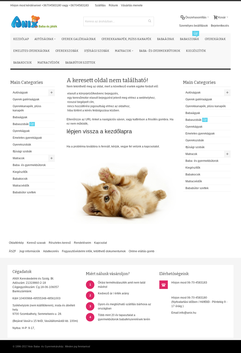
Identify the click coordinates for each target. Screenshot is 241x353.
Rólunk (113, 5)
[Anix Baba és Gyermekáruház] (33, 21)
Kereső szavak (36, 242)
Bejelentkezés (220, 25)
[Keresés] (150, 21)
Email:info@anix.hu (183, 312)
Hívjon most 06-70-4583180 (189, 297)
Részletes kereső (60, 242)
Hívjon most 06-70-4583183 (189, 282)
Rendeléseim (82, 242)
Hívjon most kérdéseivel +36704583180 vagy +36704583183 (49, 5)
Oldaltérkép (16, 242)
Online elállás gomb (141, 251)
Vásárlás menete (132, 5)
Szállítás (100, 5)
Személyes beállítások (193, 25)
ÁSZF (12, 251)
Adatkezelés (51, 251)
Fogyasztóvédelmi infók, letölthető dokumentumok (94, 251)
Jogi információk (29, 251)
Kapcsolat (100, 242)
